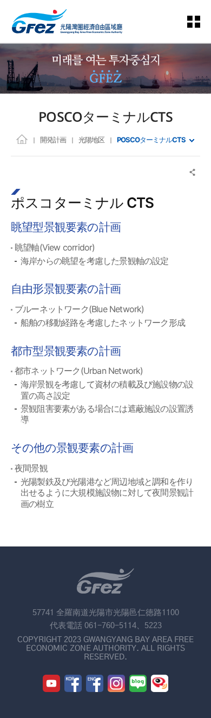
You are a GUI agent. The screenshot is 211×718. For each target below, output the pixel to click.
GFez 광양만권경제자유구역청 (67, 21)
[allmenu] (200, 21)
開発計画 (53, 139)
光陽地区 (91, 139)
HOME (22, 139)
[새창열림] (51, 683)
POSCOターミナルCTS (151, 139)
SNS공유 (193, 172)
